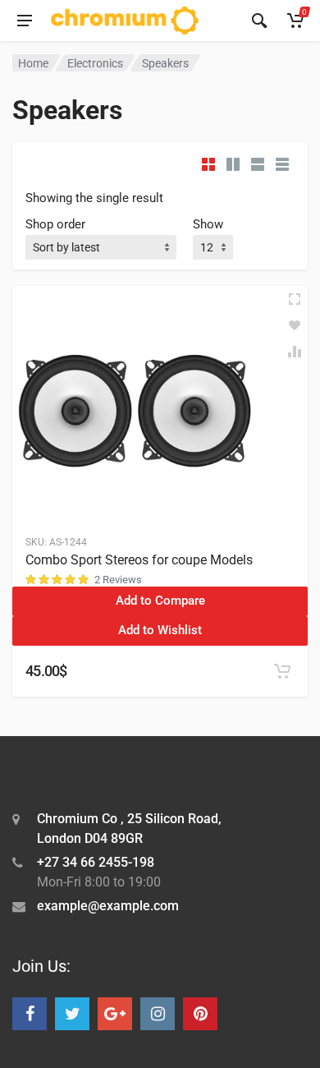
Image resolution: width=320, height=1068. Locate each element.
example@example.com (108, 906)
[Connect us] (29, 1014)
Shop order (55, 224)
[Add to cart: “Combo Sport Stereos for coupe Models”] (282, 671)
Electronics (95, 63)
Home (33, 63)
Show (208, 224)
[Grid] (208, 164)
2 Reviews (118, 579)
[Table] (282, 164)
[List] (257, 164)
